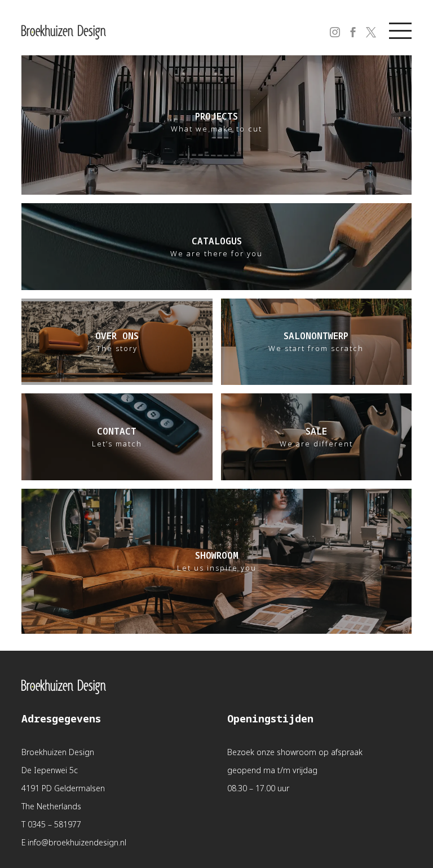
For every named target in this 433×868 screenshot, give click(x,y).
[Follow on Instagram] (328, 25)
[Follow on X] (364, 25)
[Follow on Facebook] (346, 25)
